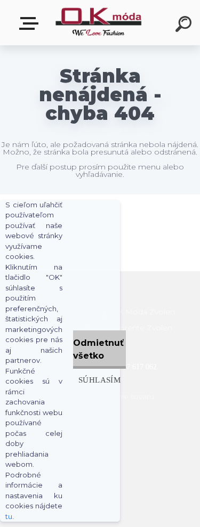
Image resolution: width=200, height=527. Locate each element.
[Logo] (99, 22)
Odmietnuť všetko (98, 349)
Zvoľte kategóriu (31, 23)
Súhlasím (99, 380)
